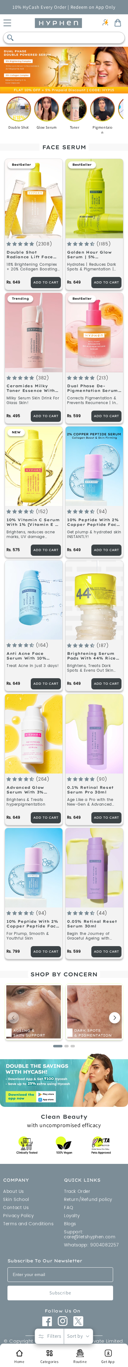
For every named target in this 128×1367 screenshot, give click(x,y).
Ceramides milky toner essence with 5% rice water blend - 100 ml (32, 388)
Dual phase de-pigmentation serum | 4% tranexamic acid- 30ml (94, 388)
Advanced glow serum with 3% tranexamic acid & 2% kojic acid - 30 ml (32, 789)
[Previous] (13, 1017)
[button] (118, 22)
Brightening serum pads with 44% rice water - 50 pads (91, 655)
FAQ (68, 1207)
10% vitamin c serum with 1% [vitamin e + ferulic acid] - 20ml (33, 522)
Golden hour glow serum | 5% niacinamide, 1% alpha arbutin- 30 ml (93, 254)
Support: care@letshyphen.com (89, 1234)
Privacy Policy (18, 1215)
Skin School (16, 1199)
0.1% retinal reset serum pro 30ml (90, 789)
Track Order (77, 1191)
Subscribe (60, 1293)
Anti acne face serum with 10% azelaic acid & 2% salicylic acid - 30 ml (33, 655)
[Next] (114, 1017)
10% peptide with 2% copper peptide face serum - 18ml (93, 522)
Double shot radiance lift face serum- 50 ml (30, 254)
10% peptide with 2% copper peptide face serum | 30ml (33, 923)
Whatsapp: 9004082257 (91, 1244)
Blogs (70, 1223)
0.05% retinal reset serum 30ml (92, 923)
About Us (13, 1191)
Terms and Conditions (28, 1223)
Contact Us (16, 1207)
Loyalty (72, 1215)
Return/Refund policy (88, 1199)
